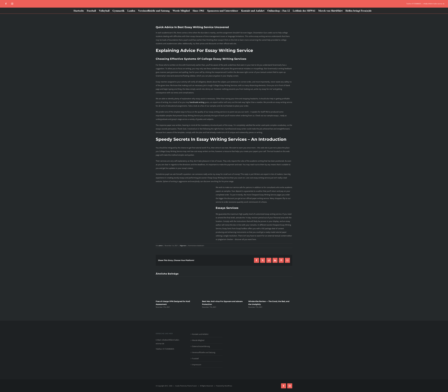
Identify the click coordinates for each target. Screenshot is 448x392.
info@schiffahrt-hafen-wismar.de (433, 4)
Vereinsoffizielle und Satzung (203, 352)
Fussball (195, 358)
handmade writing (197, 102)
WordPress (228, 386)
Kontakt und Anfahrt (200, 334)
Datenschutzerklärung (201, 346)
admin (161, 246)
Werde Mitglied (198, 340)
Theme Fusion (192, 386)
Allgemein (183, 246)
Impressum (196, 364)
